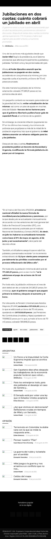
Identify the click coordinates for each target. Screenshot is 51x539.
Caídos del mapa (22, 476)
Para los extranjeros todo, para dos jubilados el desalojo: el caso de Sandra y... (30, 385)
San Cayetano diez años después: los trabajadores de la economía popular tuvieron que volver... (31, 372)
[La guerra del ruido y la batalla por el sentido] (7, 455)
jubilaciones (34, 329)
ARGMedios (9, 46)
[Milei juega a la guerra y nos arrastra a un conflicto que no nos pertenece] (7, 467)
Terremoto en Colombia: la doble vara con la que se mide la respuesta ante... (31, 430)
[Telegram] (26, 339)
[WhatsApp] (15, 339)
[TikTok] (25, 514)
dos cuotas (23, 329)
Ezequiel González (21, 457)
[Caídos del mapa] (7, 480)
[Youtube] (38, 514)
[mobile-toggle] (4, 3)
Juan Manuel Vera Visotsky (23, 443)
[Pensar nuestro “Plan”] (7, 443)
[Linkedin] (21, 339)
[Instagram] (19, 514)
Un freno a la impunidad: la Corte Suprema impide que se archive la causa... (31, 359)
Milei (41, 329)
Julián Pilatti (18, 365)
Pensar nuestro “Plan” (25, 440)
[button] (47, 3)
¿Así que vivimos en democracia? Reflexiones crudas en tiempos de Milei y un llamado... (31, 410)
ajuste (15, 329)
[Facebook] (4, 339)
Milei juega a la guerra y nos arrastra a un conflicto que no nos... (29, 466)
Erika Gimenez (19, 401)
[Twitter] (10, 339)
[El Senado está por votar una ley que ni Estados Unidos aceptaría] (7, 399)
